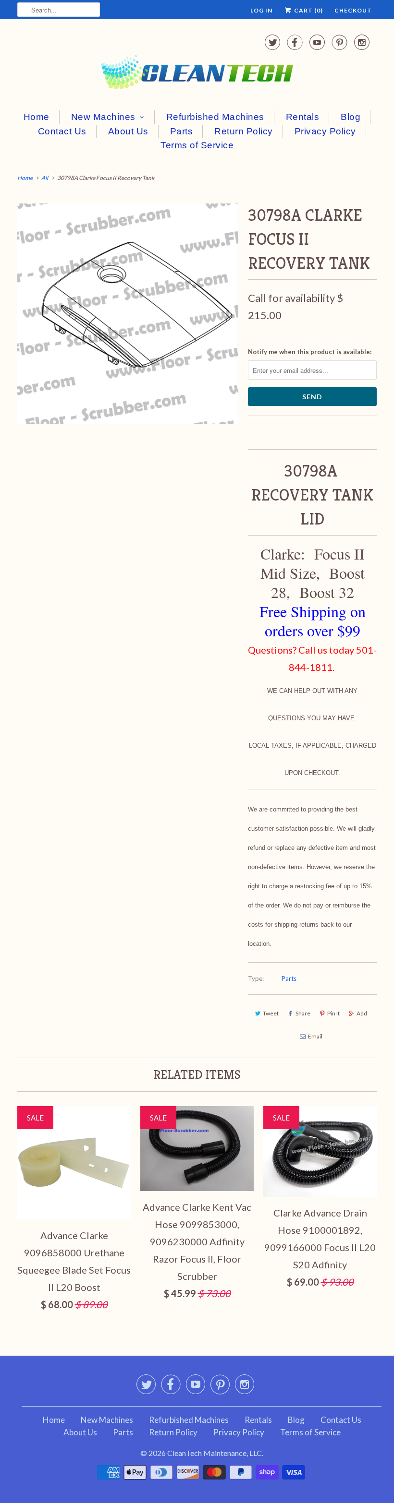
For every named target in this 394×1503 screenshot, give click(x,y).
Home (36, 117)
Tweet (271, 1013)
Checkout (353, 10)
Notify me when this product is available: (309, 352)
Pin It (333, 1013)
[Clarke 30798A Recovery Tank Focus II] (127, 313)
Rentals (303, 117)
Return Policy (243, 131)
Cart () (308, 10)
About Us (128, 131)
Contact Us (62, 131)
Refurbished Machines (215, 117)
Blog (350, 117)
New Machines (103, 117)
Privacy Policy (325, 131)
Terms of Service (197, 145)
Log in (261, 10)
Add (362, 1013)
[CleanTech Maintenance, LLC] (197, 63)
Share (303, 1013)
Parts (181, 131)
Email (315, 1036)
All (44, 177)
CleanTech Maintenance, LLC (214, 1452)
